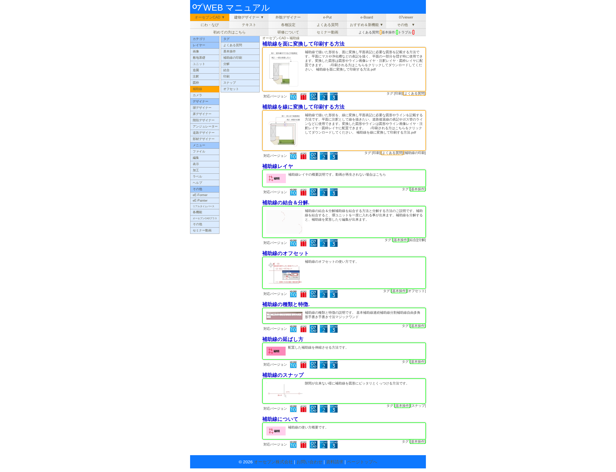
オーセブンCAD (274, 38)
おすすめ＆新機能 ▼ (366, 25)
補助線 (294, 38)
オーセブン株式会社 (273, 461)
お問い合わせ (309, 461)
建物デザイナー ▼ (249, 17)
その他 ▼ (406, 25)
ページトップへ (362, 461)
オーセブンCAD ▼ (210, 17)
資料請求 (334, 461)
